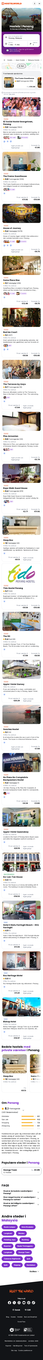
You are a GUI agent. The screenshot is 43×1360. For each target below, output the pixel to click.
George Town (24, 1252)
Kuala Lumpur (9, 1227)
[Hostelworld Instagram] (19, 1302)
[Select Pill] (35, 4)
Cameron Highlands (12, 1259)
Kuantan (7, 1246)
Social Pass (21, 1321)
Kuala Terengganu (25, 1246)
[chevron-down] (23, 1110)
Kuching (25, 1240)
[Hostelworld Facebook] (9, 1302)
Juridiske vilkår (33, 1341)
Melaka (21, 1233)
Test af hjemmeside (31, 1346)
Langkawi (8, 1233)
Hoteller (20, 1317)
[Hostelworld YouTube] (24, 1302)
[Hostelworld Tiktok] (33, 1302)
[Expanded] (4, 60)
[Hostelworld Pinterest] (28, 1302)
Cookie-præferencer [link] (25, 1350)
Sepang (17, 1265)
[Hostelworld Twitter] (14, 1302)
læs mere (12, 94)
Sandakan (31, 1265)
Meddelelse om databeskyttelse (15, 1341)
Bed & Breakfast (9, 874)
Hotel (5, 922)
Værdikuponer (17, 1346)
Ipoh (28, 1259)
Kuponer (8, 1346)
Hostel (6, 119)
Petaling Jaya (9, 1240)
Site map (14, 1350)
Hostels (13, 1317)
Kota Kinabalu (27, 1227)
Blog (7, 1317)
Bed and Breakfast (30, 1317)
